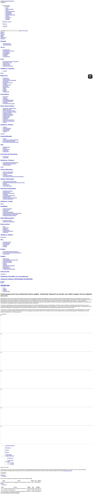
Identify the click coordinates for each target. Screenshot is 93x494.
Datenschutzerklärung (67, 470)
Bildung (2, 203)
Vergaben (5, 131)
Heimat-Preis (5, 232)
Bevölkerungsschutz (7, 84)
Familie (2, 167)
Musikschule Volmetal (7, 220)
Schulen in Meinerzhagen (8, 198)
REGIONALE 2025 (7, 109)
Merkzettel (5, 26)
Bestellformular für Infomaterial (9, 163)
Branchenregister (6, 49)
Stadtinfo (5, 90)
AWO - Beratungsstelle (7, 173)
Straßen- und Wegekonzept (8, 119)
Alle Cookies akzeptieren (14, 492)
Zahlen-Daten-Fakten (7, 261)
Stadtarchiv (5, 228)
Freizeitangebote (6, 149)
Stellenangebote (6, 130)
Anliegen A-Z (6, 78)
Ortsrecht (5, 89)
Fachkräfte (5, 55)
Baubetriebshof (6, 117)
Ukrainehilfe (3, 274)
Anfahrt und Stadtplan (7, 262)
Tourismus (3, 133)
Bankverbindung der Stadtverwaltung (10, 259)
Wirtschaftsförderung (7, 44)
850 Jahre (2, 281)
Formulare (8, 18)
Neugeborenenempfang (7, 190)
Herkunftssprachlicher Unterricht (9, 215)
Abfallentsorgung (6, 116)
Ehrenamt (5, 174)
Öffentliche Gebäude (7, 113)
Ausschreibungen (6, 56)
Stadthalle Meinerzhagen (8, 231)
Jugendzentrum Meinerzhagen (9, 195)
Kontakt (2, 282)
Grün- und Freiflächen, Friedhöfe (9, 111)
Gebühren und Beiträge (7, 115)
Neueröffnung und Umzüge (8, 50)
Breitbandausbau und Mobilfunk (9, 80)
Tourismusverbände (7, 164)
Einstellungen (3, 472)
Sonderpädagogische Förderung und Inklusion (12, 213)
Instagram (12, 464)
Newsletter (8, 461)
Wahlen (7, 10)
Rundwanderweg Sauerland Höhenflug (11, 142)
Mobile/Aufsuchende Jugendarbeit (10, 197)
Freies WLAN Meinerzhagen (9, 265)
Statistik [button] (2, 483)
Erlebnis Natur (6, 151)
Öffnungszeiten (9, 13)
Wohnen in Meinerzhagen (8, 171)
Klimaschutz (5, 86)
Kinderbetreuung (6, 192)
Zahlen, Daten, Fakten (7, 186)
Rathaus (2, 73)
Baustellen (8, 19)
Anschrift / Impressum (10, 445)
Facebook (12, 462)
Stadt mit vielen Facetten (8, 66)
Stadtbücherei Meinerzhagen (8, 221)
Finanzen (5, 97)
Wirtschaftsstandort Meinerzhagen (10, 181)
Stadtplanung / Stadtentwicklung (9, 108)
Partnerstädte (5, 99)
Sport (4, 226)
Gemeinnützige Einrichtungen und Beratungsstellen (13, 176)
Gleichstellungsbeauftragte (8, 100)
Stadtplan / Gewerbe (7, 21)
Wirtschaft (3, 38)
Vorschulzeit (5, 211)
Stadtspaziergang (6, 147)
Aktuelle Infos (3, 237)
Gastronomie (5, 157)
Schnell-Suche (3, 30)
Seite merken (10, 460)
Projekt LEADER (6, 64)
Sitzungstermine (6, 253)
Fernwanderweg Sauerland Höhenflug (10, 139)
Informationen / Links (7, 62)
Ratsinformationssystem (10, 14)
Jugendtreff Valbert (7, 196)
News (7, 8)
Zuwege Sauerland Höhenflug (9, 141)
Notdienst (5, 264)
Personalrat (5, 102)
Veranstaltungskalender (10, 11)
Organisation (5, 96)
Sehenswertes (5, 150)
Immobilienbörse (6, 53)
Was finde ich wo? (6, 267)
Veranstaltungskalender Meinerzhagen (10, 162)
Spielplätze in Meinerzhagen (8, 193)
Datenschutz (8, 447)
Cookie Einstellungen (10, 455)
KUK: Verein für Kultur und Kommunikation (12, 252)
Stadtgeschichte (6, 229)
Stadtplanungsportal (9, 9)
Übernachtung (6, 156)
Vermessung (5, 118)
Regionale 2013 (6, 63)
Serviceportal (8, 17)
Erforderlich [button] (3, 475)
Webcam (7, 16)
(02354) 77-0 (10, 458)
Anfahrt (4, 138)
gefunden (6, 5)
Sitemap (7, 450)
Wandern (5, 148)
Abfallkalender (9, 12)
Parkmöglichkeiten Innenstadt (9, 269)
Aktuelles (5, 71)
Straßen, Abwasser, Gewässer (9, 110)
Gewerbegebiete (6, 52)
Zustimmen (4, 476)
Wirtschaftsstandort (7, 43)
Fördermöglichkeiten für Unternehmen (10, 61)
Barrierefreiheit (9, 454)
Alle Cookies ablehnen (5, 492)
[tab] (46, 475)
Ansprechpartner (6, 79)
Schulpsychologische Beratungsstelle (10, 214)
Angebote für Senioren (7, 175)
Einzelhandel (5, 54)
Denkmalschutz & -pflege (8, 114)
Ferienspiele (5, 194)
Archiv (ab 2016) (6, 291)
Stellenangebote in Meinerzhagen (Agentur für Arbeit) (14, 182)
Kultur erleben (6, 227)
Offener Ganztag (6, 209)
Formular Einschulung (7, 208)
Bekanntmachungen (7, 128)
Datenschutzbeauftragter (8, 101)
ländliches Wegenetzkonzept (8, 121)
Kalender (5, 23)
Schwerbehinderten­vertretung (9, 103)
